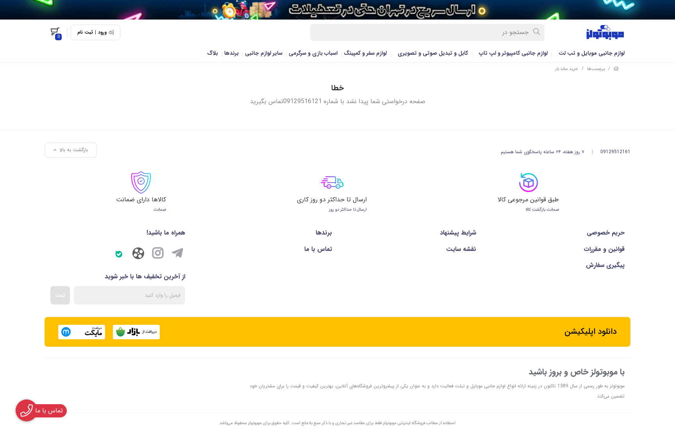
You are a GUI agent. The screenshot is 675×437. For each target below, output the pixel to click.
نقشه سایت (461, 249)
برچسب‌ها (596, 69)
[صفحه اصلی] (616, 69)
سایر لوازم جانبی (263, 53)
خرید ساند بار (566, 69)
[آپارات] (138, 255)
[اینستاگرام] (158, 254)
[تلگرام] (177, 254)
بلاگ (212, 53)
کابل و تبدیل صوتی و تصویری (433, 53)
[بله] (119, 254)
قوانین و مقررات (604, 249)
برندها (231, 53)
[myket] (81, 332)
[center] (537, 32)
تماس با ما (318, 249)
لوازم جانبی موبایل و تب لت (592, 53)
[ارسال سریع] (337, 10)
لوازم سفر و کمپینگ (365, 53)
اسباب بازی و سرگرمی (313, 53)
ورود (102, 32)
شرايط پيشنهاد (458, 233)
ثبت (60, 295)
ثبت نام (85, 32)
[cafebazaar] (136, 332)
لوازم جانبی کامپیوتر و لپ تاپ (513, 53)
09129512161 (615, 152)
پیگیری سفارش (605, 265)
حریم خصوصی (606, 233)
